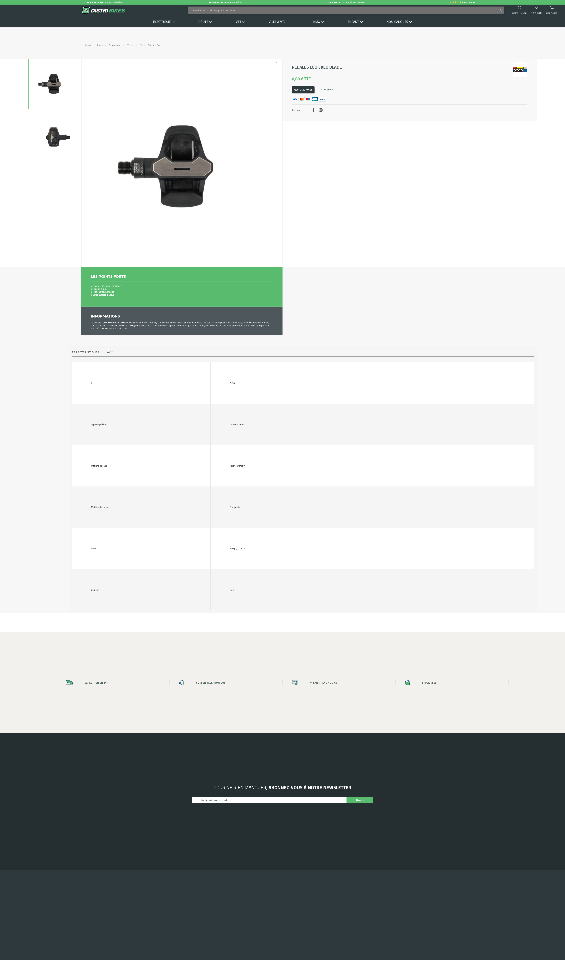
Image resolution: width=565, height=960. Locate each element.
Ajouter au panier (303, 90)
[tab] (85, 352)
